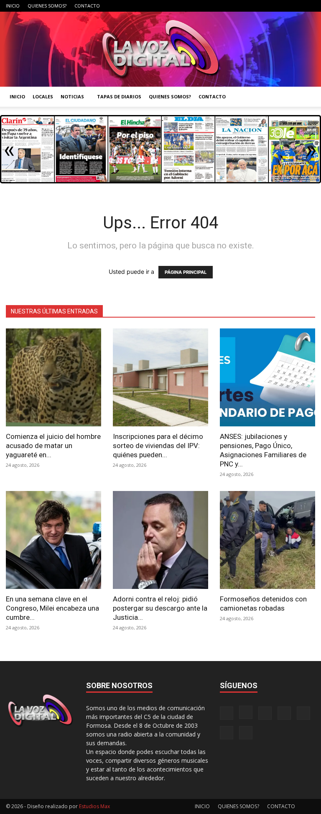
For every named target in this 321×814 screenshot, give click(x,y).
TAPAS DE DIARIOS (119, 96)
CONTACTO (87, 6)
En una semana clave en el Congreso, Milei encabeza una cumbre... (52, 608)
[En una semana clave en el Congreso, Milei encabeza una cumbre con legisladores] (53, 540)
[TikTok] (267, 6)
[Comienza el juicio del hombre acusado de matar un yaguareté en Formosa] (53, 377)
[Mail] (253, 6)
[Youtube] (309, 6)
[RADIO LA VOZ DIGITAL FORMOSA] (160, 49)
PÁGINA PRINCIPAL (185, 272)
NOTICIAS (72, 96)
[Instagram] (240, 6)
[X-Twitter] (281, 6)
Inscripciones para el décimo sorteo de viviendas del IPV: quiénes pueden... (158, 445)
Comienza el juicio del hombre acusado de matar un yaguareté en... (53, 445)
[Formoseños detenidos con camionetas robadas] (267, 540)
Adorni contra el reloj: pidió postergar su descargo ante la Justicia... (160, 608)
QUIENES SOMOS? (47, 6)
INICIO (13, 6)
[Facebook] (226, 6)
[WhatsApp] (295, 6)
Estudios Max (94, 806)
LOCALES (43, 96)
